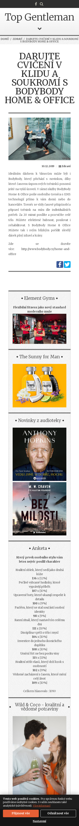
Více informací (41, 805)
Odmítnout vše (58, 813)
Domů (5, 39)
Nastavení (39, 821)
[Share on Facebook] (59, 267)
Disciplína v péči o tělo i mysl (39, 632)
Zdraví (17, 39)
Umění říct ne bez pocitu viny (39, 653)
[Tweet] (67, 267)
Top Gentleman (39, 17)
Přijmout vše (21, 813)
